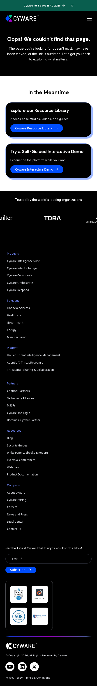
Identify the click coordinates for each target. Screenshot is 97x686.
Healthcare (14, 315)
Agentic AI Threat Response (25, 362)
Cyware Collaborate (19, 275)
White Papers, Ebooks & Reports (27, 453)
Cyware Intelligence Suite (23, 261)
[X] (34, 666)
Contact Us (14, 529)
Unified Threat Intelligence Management (33, 355)
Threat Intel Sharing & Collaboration (30, 370)
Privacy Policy (14, 677)
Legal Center (15, 522)
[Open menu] (89, 19)
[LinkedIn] (22, 666)
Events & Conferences (21, 460)
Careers (12, 507)
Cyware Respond (18, 290)
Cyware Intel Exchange (22, 268)
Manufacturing (17, 337)
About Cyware (16, 493)
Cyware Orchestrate (20, 283)
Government (15, 322)
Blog (10, 438)
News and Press (17, 514)
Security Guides (17, 445)
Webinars (13, 467)
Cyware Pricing (16, 500)
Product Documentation (22, 474)
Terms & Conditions (38, 677)
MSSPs (11, 405)
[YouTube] (9, 666)
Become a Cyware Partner (23, 420)
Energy (11, 330)
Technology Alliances (20, 398)
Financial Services (18, 308)
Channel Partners (18, 391)
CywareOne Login (18, 413)
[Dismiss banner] (72, 5)
